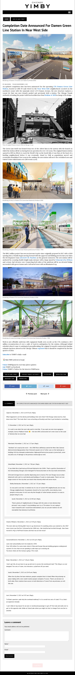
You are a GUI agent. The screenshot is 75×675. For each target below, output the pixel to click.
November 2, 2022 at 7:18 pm (20, 560)
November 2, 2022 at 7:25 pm (31, 483)
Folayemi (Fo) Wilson (64, 260)
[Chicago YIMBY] (37, 5)
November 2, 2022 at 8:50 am (21, 413)
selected (23, 258)
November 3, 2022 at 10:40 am (26, 499)
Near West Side (43, 89)
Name (6, 644)
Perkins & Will (50, 95)
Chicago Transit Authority (30, 374)
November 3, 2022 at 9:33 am (19, 595)
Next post (44, 394)
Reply (34, 413)
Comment (7, 630)
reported (41, 348)
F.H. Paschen (31, 258)
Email (6, 649)
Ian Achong (7, 84)
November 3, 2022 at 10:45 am (22, 572)
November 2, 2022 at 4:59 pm (27, 522)
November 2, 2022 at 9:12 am (19, 425)
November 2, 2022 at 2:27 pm (24, 443)
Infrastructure (61, 374)
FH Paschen (47, 374)
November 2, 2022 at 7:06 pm (25, 464)
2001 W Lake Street (11, 374)
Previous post (32, 394)
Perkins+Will (23, 378)
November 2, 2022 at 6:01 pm (27, 540)
